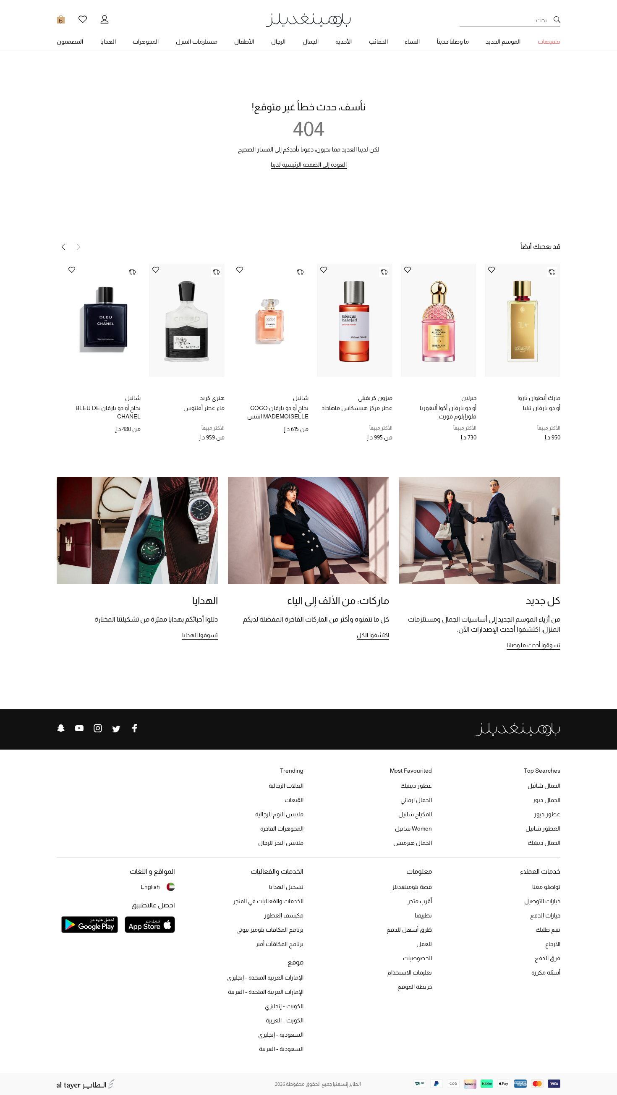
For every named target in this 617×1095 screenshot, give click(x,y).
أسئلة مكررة (545, 972)
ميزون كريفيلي (375, 398)
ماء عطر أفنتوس (204, 408)
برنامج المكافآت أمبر (279, 944)
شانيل (300, 398)
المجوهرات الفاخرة (281, 828)
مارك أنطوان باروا (539, 398)
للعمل (424, 944)
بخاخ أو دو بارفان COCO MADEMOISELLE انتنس (277, 412)
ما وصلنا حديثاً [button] (453, 41)
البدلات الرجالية (286, 785)
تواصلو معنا (546, 886)
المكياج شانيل (415, 814)
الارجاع (552, 944)
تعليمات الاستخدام (409, 972)
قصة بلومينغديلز (412, 886)
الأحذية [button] (343, 41)
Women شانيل (413, 828)
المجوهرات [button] (146, 41)
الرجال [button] (278, 41)
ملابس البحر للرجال (280, 842)
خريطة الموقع (414, 986)
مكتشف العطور (283, 915)
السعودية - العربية (281, 1048)
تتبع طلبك (548, 929)
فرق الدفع (547, 958)
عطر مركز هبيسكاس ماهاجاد (357, 408)
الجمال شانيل (544, 785)
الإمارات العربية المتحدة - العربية (265, 991)
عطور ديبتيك (416, 785)
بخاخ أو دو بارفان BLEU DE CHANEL (108, 412)
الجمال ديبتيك (544, 842)
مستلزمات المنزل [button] (196, 41)
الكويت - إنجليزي (284, 1006)
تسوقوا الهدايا (200, 635)
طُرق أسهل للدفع (409, 929)
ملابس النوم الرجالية (279, 814)
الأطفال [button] (244, 41)
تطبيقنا (423, 915)
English (150, 886)
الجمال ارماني (416, 800)
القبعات (294, 800)
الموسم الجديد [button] (503, 41)
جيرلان (468, 398)
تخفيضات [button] (549, 41)
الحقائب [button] (378, 41)
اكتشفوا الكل (373, 635)
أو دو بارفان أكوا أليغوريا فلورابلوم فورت (448, 412)
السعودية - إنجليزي (280, 1034)
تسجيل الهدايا (286, 886)
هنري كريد (212, 398)
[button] (63, 246)
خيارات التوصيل (542, 901)
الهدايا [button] (108, 41)
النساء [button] (412, 41)
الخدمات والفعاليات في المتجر (268, 901)
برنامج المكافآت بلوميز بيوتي (269, 929)
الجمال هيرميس (412, 842)
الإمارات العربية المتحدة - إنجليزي (265, 977)
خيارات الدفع (545, 915)
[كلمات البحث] (557, 20)
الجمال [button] (311, 41)
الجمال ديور (546, 800)
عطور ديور (547, 814)
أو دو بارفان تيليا (541, 408)
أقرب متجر (420, 901)
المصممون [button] (70, 41)
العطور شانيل (542, 828)
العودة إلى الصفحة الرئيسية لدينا (309, 164)
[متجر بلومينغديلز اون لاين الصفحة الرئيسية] (308, 19)
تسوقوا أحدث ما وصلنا (533, 645)
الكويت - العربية (284, 1020)
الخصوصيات (417, 958)
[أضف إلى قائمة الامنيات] (491, 270)
